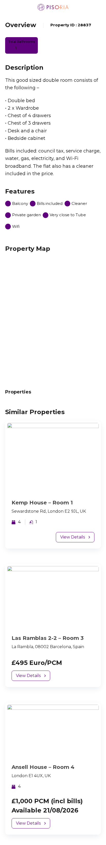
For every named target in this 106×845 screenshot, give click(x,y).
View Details (72, 537)
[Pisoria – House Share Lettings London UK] (53, 7)
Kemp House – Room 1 (42, 503)
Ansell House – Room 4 (43, 767)
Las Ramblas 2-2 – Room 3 (48, 638)
